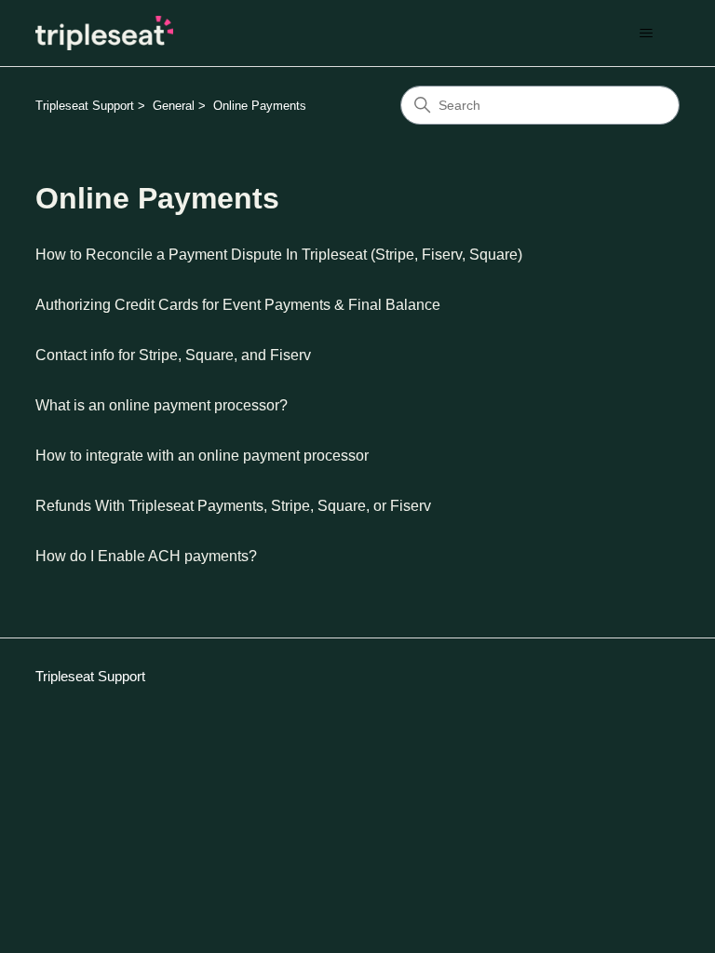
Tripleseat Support (84, 106)
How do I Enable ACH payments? (146, 556)
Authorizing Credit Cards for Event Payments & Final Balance (237, 305)
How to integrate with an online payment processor (202, 455)
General (174, 106)
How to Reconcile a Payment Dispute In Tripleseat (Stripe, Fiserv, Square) (278, 254)
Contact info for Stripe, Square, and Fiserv (173, 355)
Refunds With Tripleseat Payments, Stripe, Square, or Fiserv (233, 506)
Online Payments (259, 106)
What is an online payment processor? (161, 405)
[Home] (104, 33)
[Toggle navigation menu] (647, 33)
